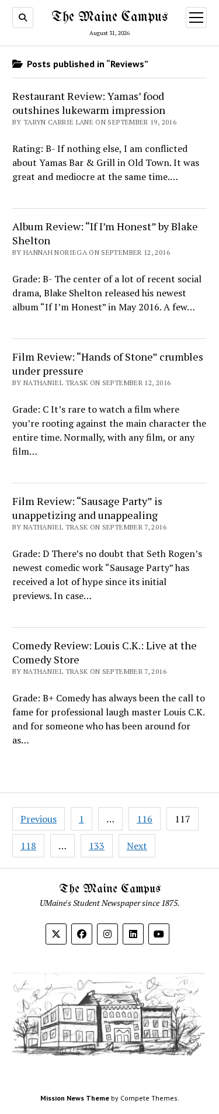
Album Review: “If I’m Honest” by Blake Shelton (105, 233)
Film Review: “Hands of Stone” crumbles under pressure (107, 364)
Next (137, 845)
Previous (38, 818)
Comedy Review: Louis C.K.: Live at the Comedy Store (104, 652)
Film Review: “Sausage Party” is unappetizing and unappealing (87, 508)
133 (97, 845)
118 (28, 845)
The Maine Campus (109, 17)
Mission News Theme (74, 1098)
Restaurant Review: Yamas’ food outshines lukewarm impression (88, 103)
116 (144, 818)
